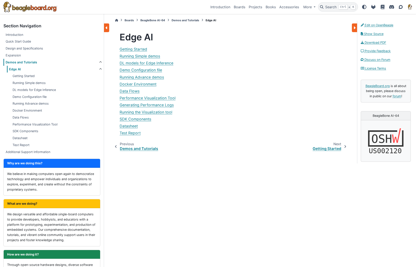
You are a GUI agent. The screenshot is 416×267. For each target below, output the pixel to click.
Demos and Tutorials (21, 62)
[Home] (116, 20)
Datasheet (20, 138)
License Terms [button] (375, 68)
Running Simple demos (29, 83)
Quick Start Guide (18, 41)
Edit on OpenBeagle (378, 25)
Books (271, 7)
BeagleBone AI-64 (152, 20)
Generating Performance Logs (147, 105)
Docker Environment (27, 110)
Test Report (21, 145)
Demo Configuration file (30, 97)
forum (397, 96)
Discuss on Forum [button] (377, 59)
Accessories (289, 7)
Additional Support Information (28, 152)
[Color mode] (364, 7)
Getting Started (24, 76)
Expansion (13, 55)
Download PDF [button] (375, 42)
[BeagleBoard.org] (410, 7)
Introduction (220, 7)
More (308, 7)
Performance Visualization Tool (35, 124)
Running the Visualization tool (146, 112)
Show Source (373, 34)
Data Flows (21, 117)
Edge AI (15, 69)
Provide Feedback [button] (377, 51)
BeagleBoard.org (378, 86)
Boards (239, 7)
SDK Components (25, 131)
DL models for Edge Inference (34, 90)
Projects (255, 7)
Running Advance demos (31, 103)
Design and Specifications (24, 48)
